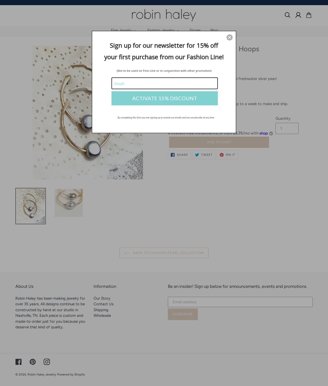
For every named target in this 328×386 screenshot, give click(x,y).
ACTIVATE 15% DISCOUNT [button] (164, 98)
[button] (230, 37)
